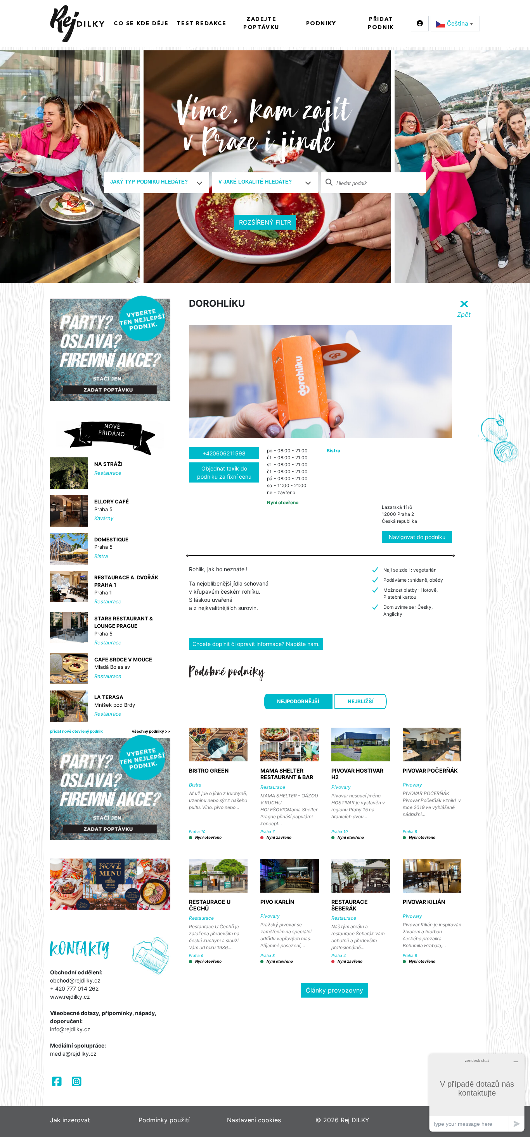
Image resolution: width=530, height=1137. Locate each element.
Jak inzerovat (70, 1120)
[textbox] (153, 182)
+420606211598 (224, 453)
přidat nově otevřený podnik (76, 731)
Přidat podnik (381, 23)
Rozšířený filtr (265, 222)
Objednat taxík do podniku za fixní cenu (224, 472)
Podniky (321, 23)
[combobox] (157, 182)
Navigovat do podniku (417, 537)
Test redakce (201, 23)
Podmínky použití (164, 1120)
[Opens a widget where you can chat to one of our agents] (476, 1092)
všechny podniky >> (151, 731)
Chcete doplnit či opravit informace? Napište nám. (256, 644)
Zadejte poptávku (261, 23)
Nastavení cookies (254, 1120)
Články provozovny (334, 990)
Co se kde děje (141, 23)
